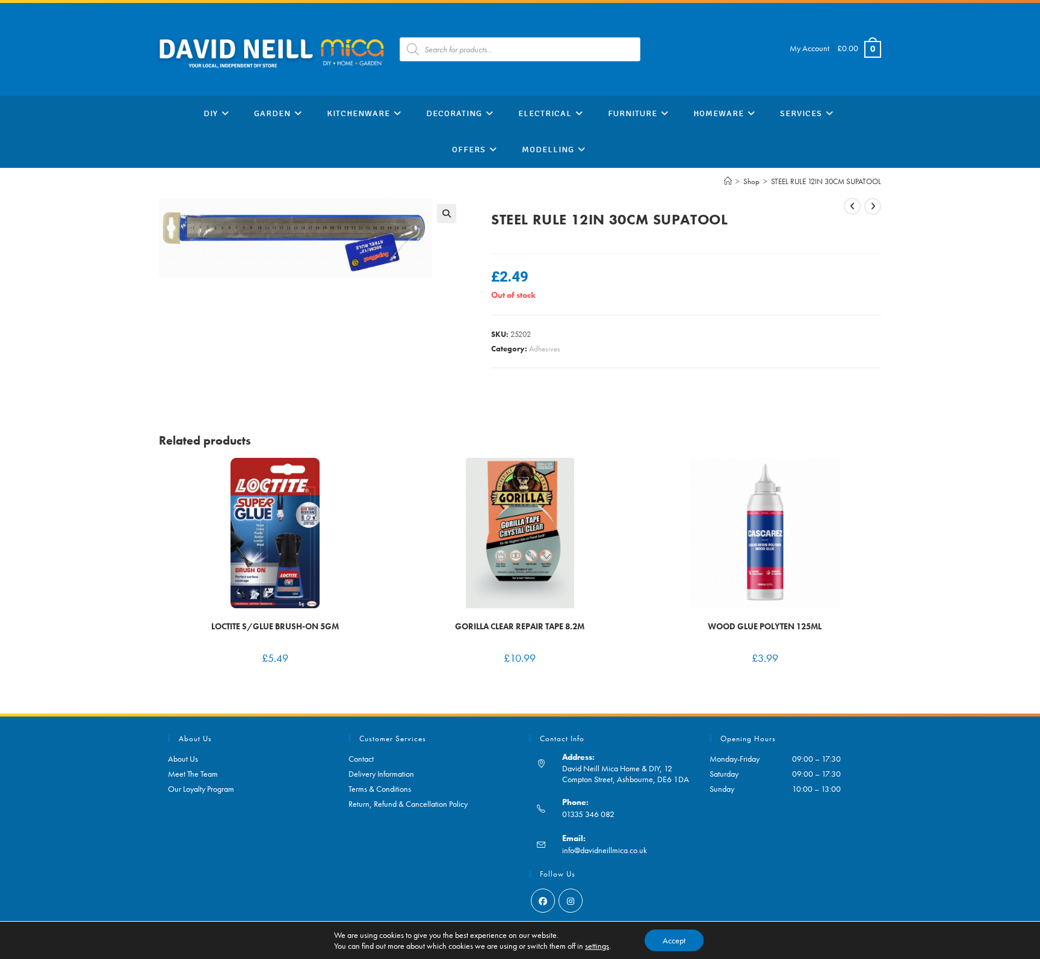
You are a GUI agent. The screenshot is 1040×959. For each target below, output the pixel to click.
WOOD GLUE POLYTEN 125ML (765, 626)
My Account (809, 48)
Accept (674, 940)
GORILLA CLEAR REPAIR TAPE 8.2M (519, 626)
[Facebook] (543, 901)
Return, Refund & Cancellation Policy (408, 803)
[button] (446, 213)
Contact (361, 758)
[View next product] (872, 206)
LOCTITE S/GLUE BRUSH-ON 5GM (275, 626)
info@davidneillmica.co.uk (604, 850)
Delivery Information (381, 773)
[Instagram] (571, 901)
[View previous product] (852, 206)
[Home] (728, 181)
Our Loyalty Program (201, 788)
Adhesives (544, 349)
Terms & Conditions (379, 788)
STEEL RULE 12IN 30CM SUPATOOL (826, 181)
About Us (183, 758)
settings (597, 945)
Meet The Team (193, 773)
